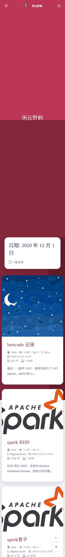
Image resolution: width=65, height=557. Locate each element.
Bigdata (14, 454)
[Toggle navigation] (59, 6)
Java (46, 352)
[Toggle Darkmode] (56, 538)
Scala (23, 454)
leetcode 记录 (21, 344)
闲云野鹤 (37, 6)
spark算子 (17, 539)
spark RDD (18, 442)
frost (13, 352)
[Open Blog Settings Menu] (56, 547)
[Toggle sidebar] (6, 6)
